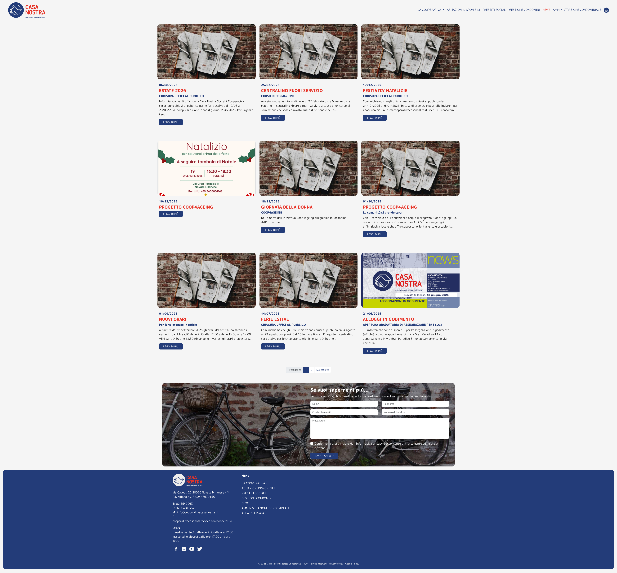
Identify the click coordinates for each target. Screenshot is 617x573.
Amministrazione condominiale (577, 10)
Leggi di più (171, 122)
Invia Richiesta (324, 455)
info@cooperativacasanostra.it (198, 512)
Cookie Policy (352, 563)
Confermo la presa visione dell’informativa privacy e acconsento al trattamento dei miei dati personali (377, 446)
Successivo (322, 370)
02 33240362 (185, 508)
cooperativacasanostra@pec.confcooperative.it (204, 521)
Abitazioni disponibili (463, 10)
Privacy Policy (336, 563)
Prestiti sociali (495, 10)
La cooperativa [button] (430, 10)
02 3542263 (184, 504)
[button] (274, 482)
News (546, 10)
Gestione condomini (524, 10)
